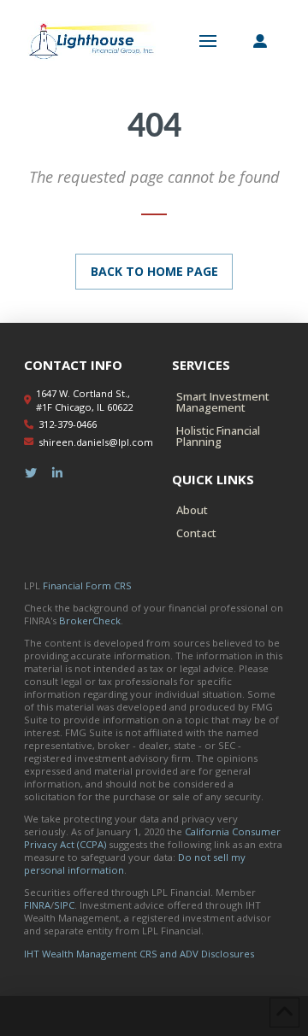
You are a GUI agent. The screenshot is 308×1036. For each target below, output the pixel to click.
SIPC (64, 904)
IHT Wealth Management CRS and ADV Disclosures (139, 953)
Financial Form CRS (87, 585)
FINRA (37, 904)
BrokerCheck (90, 620)
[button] (207, 40)
